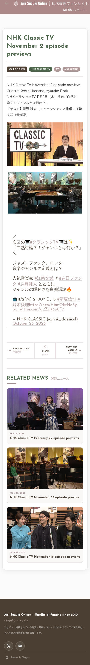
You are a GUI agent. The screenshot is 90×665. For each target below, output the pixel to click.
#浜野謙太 (27, 284)
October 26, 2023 (29, 324)
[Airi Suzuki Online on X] (8, 646)
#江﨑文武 (44, 279)
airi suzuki (71, 69)
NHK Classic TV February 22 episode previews (44, 438)
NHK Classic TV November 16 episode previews (45, 556)
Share (45, 352)
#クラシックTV (44, 242)
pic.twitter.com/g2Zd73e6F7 (38, 309)
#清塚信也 (66, 299)
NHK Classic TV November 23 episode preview (44, 497)
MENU (74, 10)
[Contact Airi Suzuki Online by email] (20, 646)
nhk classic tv (41, 69)
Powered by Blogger (20, 657)
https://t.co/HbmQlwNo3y (53, 305)
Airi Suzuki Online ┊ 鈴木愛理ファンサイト (55, 3)
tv (57, 69)
